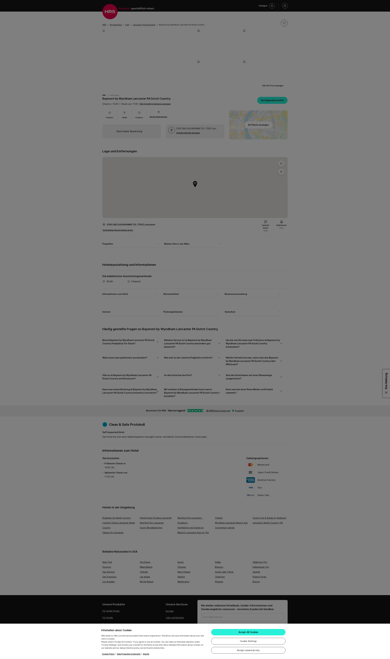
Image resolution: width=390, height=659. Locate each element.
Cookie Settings (248, 641)
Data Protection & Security (128, 654)
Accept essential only (248, 650)
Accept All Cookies (248, 632)
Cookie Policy (108, 654)
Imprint (146, 654)
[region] (195, 641)
